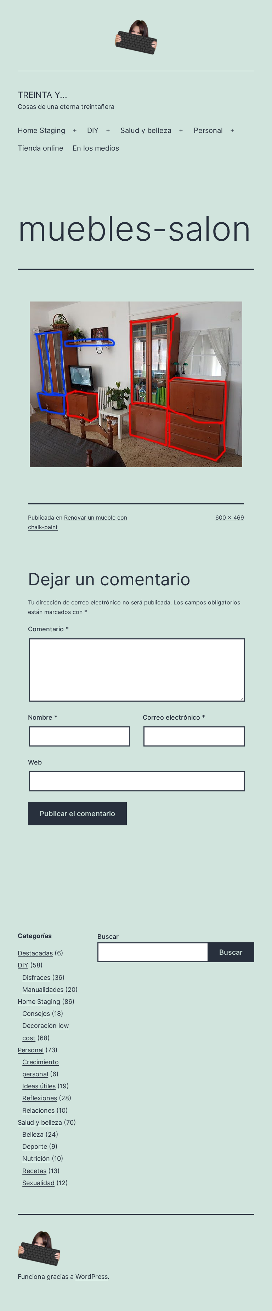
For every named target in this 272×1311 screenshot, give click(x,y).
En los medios (96, 148)
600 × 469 (229, 517)
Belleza (33, 1134)
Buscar (108, 936)
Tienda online (40, 148)
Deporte (34, 1146)
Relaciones (38, 1110)
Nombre (42, 717)
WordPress (91, 1276)
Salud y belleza (145, 130)
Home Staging (41, 130)
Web (35, 762)
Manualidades (42, 989)
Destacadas (35, 953)
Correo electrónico (174, 717)
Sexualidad (38, 1183)
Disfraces (36, 977)
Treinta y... (42, 95)
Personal (208, 130)
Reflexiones (39, 1098)
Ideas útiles (39, 1086)
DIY (92, 130)
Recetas (34, 1171)
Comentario (48, 629)
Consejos (36, 1013)
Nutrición (36, 1158)
